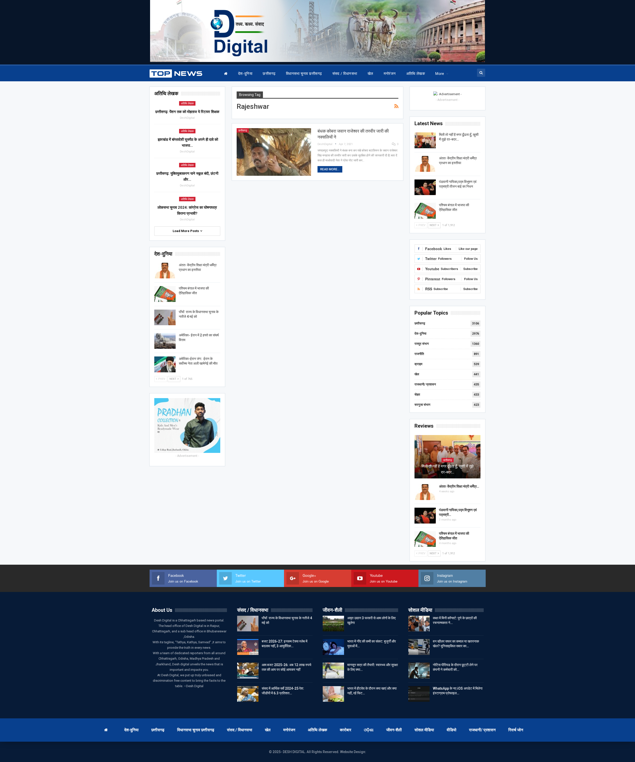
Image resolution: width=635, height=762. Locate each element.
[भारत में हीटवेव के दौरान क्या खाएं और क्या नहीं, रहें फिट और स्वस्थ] (333, 694)
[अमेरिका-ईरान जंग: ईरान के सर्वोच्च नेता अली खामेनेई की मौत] (165, 364)
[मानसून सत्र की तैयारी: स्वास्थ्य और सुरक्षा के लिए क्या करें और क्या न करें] (333, 670)
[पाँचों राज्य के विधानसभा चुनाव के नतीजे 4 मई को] (165, 317)
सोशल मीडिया (424, 730)
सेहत (417, 394)
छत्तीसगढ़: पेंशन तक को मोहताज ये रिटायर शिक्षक (187, 112)
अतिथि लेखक (415, 73)
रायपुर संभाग (421, 344)
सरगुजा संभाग (422, 405)
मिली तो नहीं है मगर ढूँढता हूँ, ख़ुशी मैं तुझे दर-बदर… (448, 469)
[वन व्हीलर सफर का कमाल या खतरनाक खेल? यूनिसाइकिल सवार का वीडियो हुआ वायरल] (419, 647)
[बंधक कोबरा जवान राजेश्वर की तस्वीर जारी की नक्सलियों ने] (274, 152)
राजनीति (419, 354)
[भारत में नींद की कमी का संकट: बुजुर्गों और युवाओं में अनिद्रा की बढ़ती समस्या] (333, 647)
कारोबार (345, 730)
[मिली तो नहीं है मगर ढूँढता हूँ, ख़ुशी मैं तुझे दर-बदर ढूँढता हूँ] (425, 140)
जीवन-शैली (394, 730)
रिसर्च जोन (515, 730)
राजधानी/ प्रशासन (425, 384)
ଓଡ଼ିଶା (369, 730)
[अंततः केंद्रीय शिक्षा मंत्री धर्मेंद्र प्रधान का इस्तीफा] (425, 164)
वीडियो (451, 730)
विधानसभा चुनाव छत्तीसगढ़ (304, 73)
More (439, 73)
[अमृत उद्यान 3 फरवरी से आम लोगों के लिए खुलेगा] (333, 624)
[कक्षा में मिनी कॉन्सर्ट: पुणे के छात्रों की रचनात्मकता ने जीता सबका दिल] (419, 624)
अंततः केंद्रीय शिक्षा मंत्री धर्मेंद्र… (459, 486)
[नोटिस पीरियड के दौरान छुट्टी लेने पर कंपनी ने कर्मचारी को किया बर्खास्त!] (419, 670)
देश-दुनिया (245, 73)
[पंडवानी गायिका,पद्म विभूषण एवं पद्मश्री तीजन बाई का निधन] (425, 187)
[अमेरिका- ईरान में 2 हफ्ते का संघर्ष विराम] (165, 341)
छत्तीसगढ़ (269, 73)
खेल (370, 73)
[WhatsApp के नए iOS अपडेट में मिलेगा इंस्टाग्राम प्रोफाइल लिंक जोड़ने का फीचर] (419, 694)
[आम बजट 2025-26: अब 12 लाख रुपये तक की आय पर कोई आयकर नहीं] (247, 670)
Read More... (330, 169)
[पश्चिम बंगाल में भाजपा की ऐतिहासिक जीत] (425, 211)
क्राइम (418, 364)
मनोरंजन (390, 73)
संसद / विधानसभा (344, 73)
